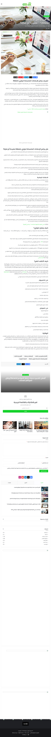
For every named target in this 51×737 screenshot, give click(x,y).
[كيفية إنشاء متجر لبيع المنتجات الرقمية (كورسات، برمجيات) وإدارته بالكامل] (44, 500)
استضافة (45, 532)
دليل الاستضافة (14, 732)
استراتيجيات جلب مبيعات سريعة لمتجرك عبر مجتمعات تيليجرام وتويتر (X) (26, 493)
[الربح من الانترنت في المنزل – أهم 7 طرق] (10, 425)
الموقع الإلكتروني (21, 463)
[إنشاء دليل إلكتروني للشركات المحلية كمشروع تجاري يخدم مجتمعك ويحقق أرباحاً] (44, 505)
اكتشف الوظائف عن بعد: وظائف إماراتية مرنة (25, 431)
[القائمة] (1, 4)
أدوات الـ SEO (27, 732)
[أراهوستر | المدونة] (25, 4)
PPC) (42, 242)
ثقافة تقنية (45, 540)
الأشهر (26, 483)
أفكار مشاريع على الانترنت (41, 356)
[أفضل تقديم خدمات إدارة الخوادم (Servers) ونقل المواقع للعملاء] (44, 489)
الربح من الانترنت (43, 8)
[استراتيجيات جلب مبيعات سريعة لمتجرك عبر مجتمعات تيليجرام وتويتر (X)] (44, 494)
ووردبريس (45, 544)
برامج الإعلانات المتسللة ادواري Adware (38, 359)
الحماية (46, 534)
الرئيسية (47, 8)
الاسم (46, 457)
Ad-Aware (24, 272)
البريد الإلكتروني (45, 463)
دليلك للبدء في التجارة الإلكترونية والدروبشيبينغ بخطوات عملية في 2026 (25, 509)
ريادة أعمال (45, 542)
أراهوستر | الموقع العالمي (34, 732)
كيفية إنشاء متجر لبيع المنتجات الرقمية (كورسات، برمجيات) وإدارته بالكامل (25, 498)
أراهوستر (19, 730)
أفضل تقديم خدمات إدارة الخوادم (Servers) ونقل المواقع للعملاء (25, 379)
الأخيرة (42, 483)
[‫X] (28, 477)
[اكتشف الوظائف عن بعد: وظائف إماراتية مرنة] (25, 425)
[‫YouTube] (22, 477)
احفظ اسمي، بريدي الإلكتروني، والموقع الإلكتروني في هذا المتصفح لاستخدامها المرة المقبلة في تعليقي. (27, 468)
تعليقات (9, 483)
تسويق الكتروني (44, 538)
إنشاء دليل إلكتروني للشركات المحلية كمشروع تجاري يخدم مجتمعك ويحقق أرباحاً (23, 504)
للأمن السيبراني (41, 258)
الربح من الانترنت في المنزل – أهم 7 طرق (10, 431)
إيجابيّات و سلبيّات (28, 356)
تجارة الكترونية (22, 359)
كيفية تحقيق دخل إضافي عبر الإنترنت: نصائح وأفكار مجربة (42, 431)
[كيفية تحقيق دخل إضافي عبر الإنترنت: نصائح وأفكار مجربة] (41, 425)
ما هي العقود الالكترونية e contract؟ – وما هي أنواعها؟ (34, 224)
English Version (21, 732)
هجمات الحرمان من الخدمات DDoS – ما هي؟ (36, 109)
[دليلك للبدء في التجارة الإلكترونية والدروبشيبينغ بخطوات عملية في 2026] (44, 511)
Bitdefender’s (6, 272)
